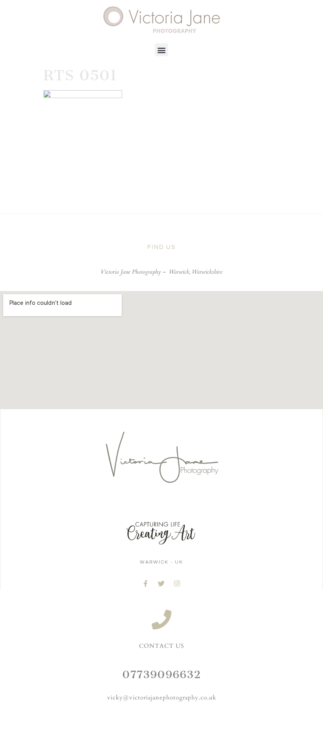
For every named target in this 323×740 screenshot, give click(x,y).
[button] (161, 49)
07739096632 (161, 674)
